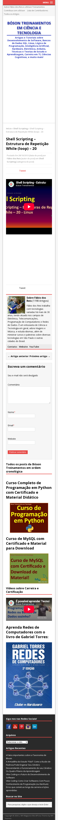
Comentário (14, 384)
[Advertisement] (29, 93)
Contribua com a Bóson (14, 10)
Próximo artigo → (40, 356)
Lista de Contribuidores (37, 10)
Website (23, 346)
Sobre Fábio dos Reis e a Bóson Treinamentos (24, 7)
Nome (11, 412)
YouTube (34, 346)
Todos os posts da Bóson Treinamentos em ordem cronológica (23, 467)
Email (10, 425)
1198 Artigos (40, 300)
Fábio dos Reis (14, 158)
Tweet (22, 170)
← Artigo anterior (18, 356)
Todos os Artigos (11, 14)
